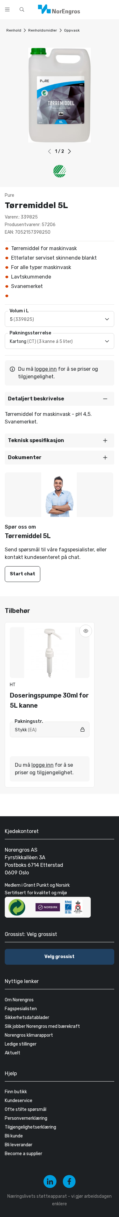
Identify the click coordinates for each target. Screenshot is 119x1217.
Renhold (13, 30)
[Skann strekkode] (110, 9)
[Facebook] (69, 1181)
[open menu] (7, 9)
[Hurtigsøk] (22, 9)
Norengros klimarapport (29, 1035)
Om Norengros (19, 1000)
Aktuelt (12, 1053)
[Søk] (94, 9)
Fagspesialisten (21, 1008)
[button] (70, 151)
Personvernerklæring (26, 1118)
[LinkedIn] (49, 1181)
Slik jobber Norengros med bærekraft (42, 1026)
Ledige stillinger (20, 1044)
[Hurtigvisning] (85, 631)
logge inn (46, 369)
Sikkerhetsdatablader (27, 1017)
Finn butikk (16, 1091)
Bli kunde (14, 1136)
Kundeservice (18, 1100)
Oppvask (72, 30)
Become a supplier (23, 1153)
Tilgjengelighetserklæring (30, 1127)
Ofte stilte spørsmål (25, 1109)
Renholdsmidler (42, 30)
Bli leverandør (18, 1145)
